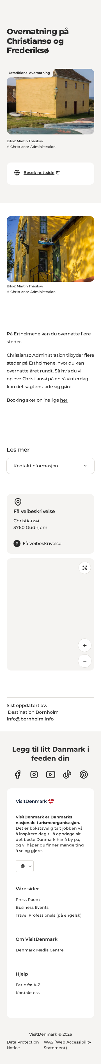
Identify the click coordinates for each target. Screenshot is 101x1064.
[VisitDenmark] (35, 801)
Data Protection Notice (23, 1045)
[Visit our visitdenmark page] (51, 774)
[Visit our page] (34, 774)
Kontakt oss (28, 992)
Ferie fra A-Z (28, 984)
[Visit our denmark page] (17, 774)
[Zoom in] (84, 645)
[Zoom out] (84, 661)
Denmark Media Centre (40, 950)
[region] (50, 614)
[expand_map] (85, 568)
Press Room (28, 899)
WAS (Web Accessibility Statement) (67, 1045)
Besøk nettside (39, 172)
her (64, 400)
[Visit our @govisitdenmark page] (67, 774)
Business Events (32, 907)
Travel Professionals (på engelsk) (49, 915)
